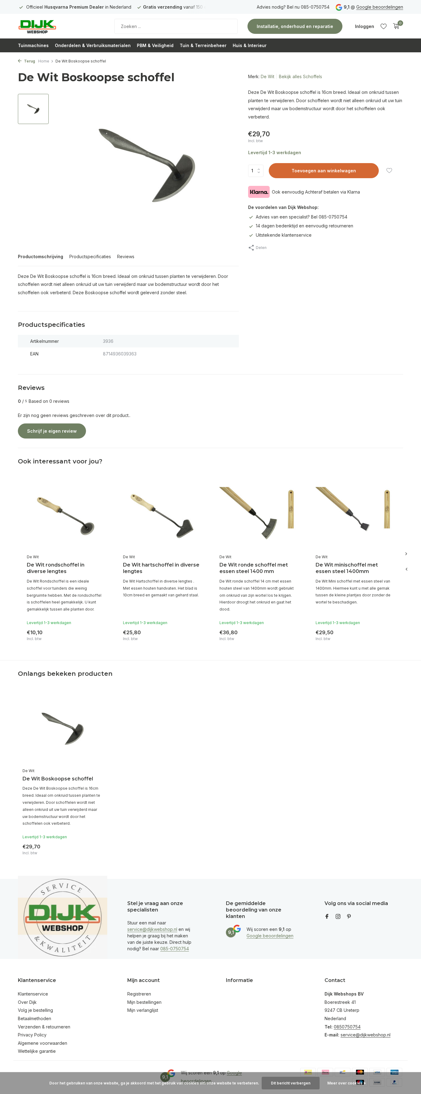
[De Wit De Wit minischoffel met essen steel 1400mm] (354, 516)
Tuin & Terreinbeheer (203, 45)
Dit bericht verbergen (290, 1083)
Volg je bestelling (35, 1010)
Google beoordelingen (379, 7)
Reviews (125, 256)
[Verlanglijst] (383, 26)
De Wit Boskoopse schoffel (57, 779)
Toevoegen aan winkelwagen (324, 170)
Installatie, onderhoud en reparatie (295, 26)
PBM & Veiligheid (155, 45)
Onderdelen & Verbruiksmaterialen (93, 45)
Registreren (139, 993)
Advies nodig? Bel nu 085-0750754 (293, 7)
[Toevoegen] (98, 634)
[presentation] (406, 569)
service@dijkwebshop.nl (152, 929)
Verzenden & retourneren (44, 1026)
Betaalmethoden (34, 1018)
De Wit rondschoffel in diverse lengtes (55, 568)
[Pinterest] (349, 916)
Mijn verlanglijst (142, 1010)
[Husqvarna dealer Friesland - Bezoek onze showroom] (56, 26)
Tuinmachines (33, 45)
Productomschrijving (40, 256)
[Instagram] (338, 916)
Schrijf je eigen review (52, 431)
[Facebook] (327, 916)
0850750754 (347, 1026)
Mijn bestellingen (144, 1002)
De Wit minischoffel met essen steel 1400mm (347, 568)
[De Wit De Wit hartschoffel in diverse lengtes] (162, 516)
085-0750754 (174, 948)
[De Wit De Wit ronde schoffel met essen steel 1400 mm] (258, 516)
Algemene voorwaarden (42, 1043)
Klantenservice (33, 993)
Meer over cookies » (346, 1083)
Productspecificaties (90, 256)
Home (43, 61)
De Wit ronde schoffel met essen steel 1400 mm (253, 568)
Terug (29, 61)
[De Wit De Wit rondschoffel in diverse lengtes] (65, 516)
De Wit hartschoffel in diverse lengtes (161, 568)
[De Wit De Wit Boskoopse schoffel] (62, 729)
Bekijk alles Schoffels (300, 76)
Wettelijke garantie (37, 1051)
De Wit (267, 76)
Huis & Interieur (250, 45)
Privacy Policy (32, 1034)
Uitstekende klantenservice (284, 235)
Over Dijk (27, 1002)
